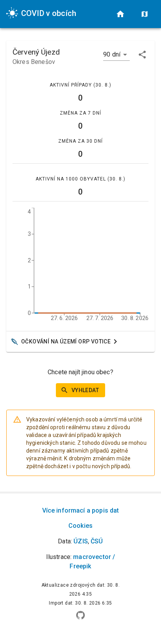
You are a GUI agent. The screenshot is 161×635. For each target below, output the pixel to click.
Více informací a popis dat (80, 510)
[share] (142, 54)
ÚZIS (80, 541)
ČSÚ (97, 541)
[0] (120, 14)
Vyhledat (85, 390)
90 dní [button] (111, 54)
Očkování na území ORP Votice (66, 341)
